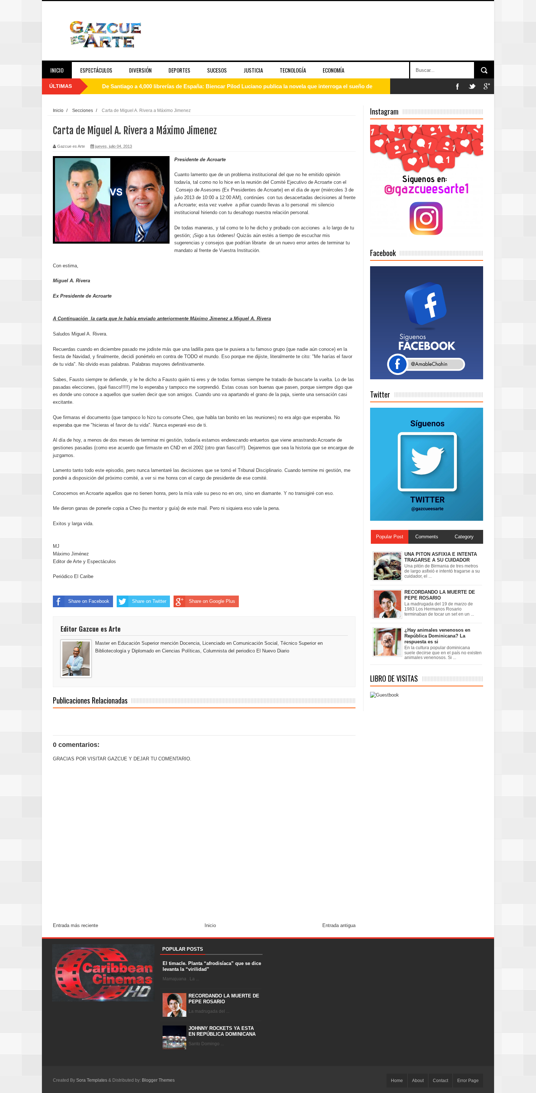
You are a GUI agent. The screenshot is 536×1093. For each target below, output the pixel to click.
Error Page (468, 1080)
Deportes (179, 70)
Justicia (253, 70)
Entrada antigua (339, 925)
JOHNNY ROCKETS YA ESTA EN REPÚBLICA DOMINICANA (222, 1031)
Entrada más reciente (75, 925)
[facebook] (457, 86)
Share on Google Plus (212, 601)
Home (397, 1080)
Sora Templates (91, 1080)
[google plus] (486, 86)
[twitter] (472, 86)
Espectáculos (96, 70)
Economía (333, 70)
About (418, 1080)
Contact (440, 1080)
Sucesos (217, 70)
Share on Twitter (149, 601)
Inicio (56, 70)
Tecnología (293, 70)
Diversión (140, 70)
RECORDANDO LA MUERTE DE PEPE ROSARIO (224, 998)
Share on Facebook (88, 601)
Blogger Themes (158, 1080)
